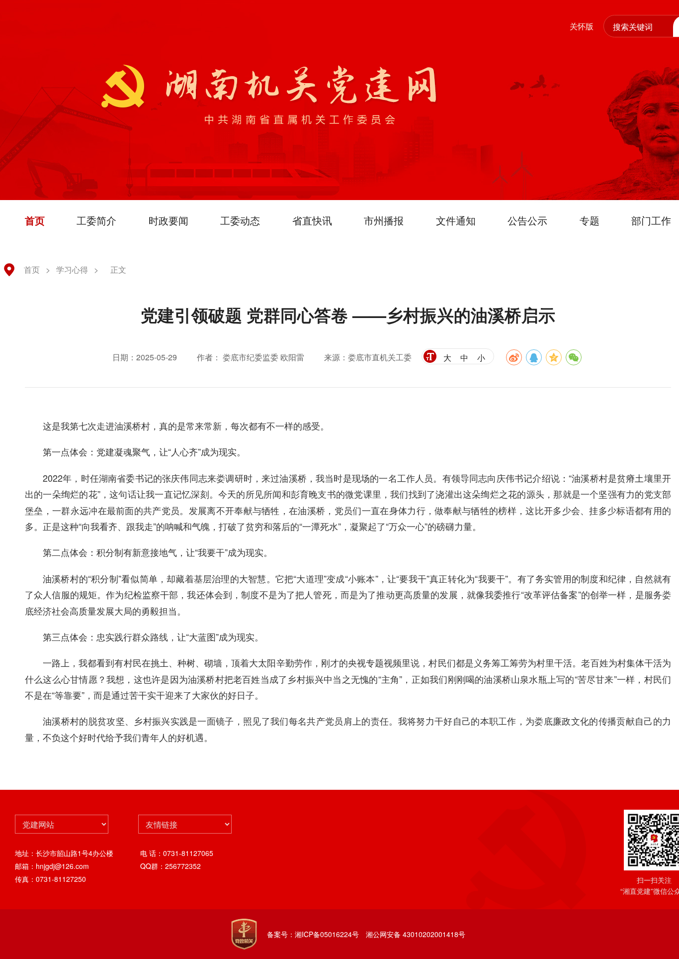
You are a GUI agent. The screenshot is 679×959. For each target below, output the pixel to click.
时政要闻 (168, 220)
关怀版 (582, 26)
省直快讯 (312, 220)
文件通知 (456, 220)
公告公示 (527, 220)
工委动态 (240, 220)
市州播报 (384, 220)
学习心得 (72, 269)
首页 (35, 220)
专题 (589, 220)
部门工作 (651, 220)
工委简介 (96, 220)
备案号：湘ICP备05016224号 (313, 934)
